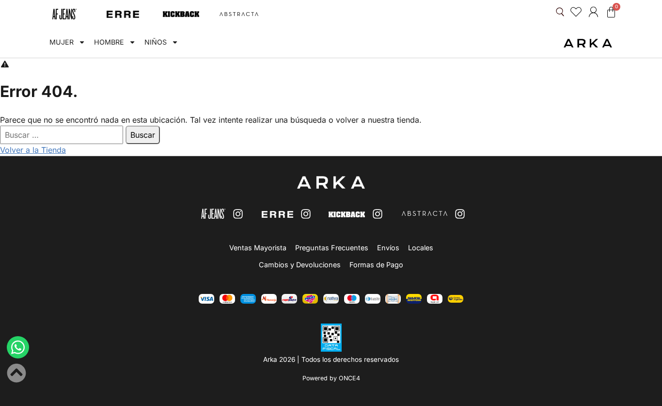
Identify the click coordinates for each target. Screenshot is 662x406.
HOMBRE (109, 42)
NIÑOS (155, 42)
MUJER (61, 42)
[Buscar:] (63, 135)
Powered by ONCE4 (331, 378)
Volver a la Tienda (33, 150)
